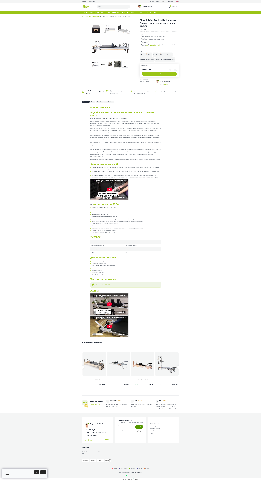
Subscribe (139, 427)
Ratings (151, 433)
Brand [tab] (109, 101)
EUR (158, 1)
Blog (153, 1)
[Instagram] (88, 440)
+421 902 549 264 (147, 6)
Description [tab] (85, 101)
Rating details (155, 29)
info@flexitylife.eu (92, 430)
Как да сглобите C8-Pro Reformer (104, 284)
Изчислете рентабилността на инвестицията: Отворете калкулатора (153, 48)
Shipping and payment (155, 428)
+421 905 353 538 (91, 435)
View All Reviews (94, 404)
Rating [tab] (92, 101)
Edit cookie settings (138, 472)
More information (171, 48)
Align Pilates (145, 79)
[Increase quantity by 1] (175, 70)
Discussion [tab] (99, 101)
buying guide (166, 84)
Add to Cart (159, 73)
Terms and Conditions (154, 423)
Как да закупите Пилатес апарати (153, 45)
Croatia (140, 468)
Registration (170, 1)
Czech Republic (124, 468)
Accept (43, 472)
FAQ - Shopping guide (154, 430)
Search (131, 7)
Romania (147, 468)
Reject (36, 472)
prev (82, 367)
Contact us (84, 1)
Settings (7, 474)
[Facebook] (85, 440)
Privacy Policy (153, 426)
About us (99, 451)
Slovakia (115, 468)
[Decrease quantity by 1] (170, 70)
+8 (125, 65)
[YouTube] (91, 440)
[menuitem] (85, 12)
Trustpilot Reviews (91, 1)
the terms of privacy (136, 431)
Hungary (133, 468)
